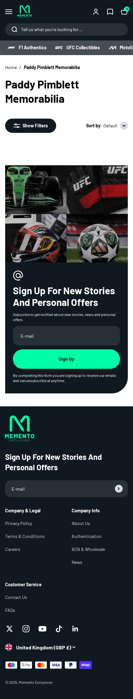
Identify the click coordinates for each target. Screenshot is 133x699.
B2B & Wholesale (88, 549)
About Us (81, 523)
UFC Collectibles (83, 47)
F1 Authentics (32, 47)
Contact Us (16, 597)
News (77, 562)
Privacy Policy (18, 523)
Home (11, 67)
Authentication (87, 536)
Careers (12, 549)
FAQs (10, 610)
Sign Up (66, 359)
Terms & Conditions (25, 536)
